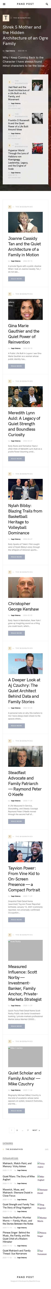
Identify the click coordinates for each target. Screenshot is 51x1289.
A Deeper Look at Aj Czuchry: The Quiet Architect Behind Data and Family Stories (24, 691)
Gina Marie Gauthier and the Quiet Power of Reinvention (23, 334)
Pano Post (25, 4)
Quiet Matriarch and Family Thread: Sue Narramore (16, 1252)
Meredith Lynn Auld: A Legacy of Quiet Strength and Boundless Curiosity (24, 423)
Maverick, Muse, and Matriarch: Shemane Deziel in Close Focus (18, 1192)
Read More (16, 279)
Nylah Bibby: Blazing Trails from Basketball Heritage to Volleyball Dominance (25, 519)
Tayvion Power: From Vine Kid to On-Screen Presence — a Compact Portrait (24, 879)
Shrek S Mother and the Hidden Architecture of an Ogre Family (25, 35)
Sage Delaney (10, 51)
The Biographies (14, 1149)
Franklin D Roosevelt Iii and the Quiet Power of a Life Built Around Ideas (18, 125)
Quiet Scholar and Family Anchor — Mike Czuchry (24, 1078)
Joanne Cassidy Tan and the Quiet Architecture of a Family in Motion (24, 247)
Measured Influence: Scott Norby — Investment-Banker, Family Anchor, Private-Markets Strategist (25, 983)
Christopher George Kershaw (23, 606)
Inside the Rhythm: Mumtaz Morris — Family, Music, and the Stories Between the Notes (18, 1220)
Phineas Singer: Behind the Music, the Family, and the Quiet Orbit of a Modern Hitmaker (16, 1237)
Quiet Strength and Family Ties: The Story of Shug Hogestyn (19, 1206)
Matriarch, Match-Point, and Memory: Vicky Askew (17, 1165)
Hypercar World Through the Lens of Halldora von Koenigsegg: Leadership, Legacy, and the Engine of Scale (18, 159)
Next (35, 1130)
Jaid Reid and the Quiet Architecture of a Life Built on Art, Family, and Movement (18, 93)
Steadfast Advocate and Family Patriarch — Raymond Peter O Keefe (25, 783)
